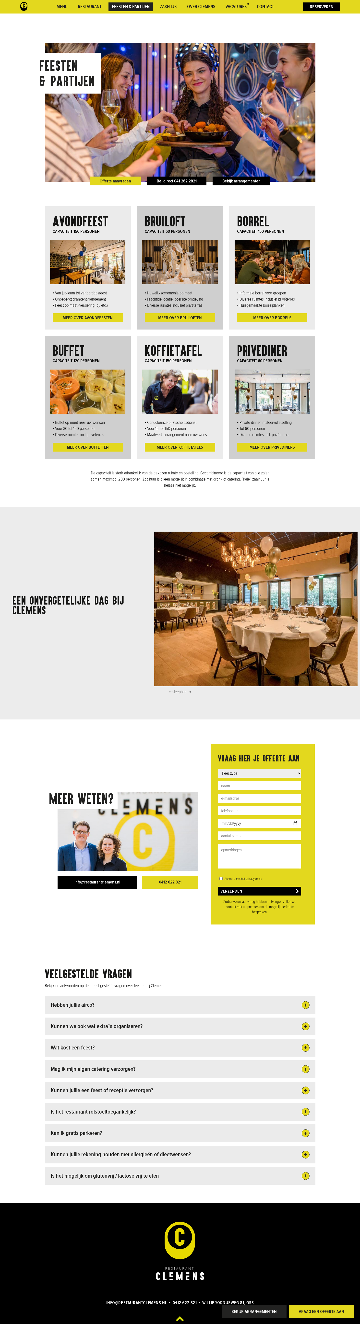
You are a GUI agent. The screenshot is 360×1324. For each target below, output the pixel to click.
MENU (62, 7)
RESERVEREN (321, 7)
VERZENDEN (231, 891)
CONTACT (265, 7)
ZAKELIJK (168, 7)
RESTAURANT (90, 7)
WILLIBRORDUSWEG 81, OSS (228, 1302)
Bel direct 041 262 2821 (177, 181)
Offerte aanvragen (115, 181)
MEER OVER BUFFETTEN (88, 447)
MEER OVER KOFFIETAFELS (180, 447)
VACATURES (236, 7)
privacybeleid (254, 879)
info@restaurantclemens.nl (97, 882)
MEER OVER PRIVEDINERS (272, 447)
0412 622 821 (170, 882)
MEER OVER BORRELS (272, 317)
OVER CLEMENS (201, 7)
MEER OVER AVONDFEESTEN (88, 317)
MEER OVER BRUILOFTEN (180, 317)
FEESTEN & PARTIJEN (131, 7)
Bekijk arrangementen (241, 181)
